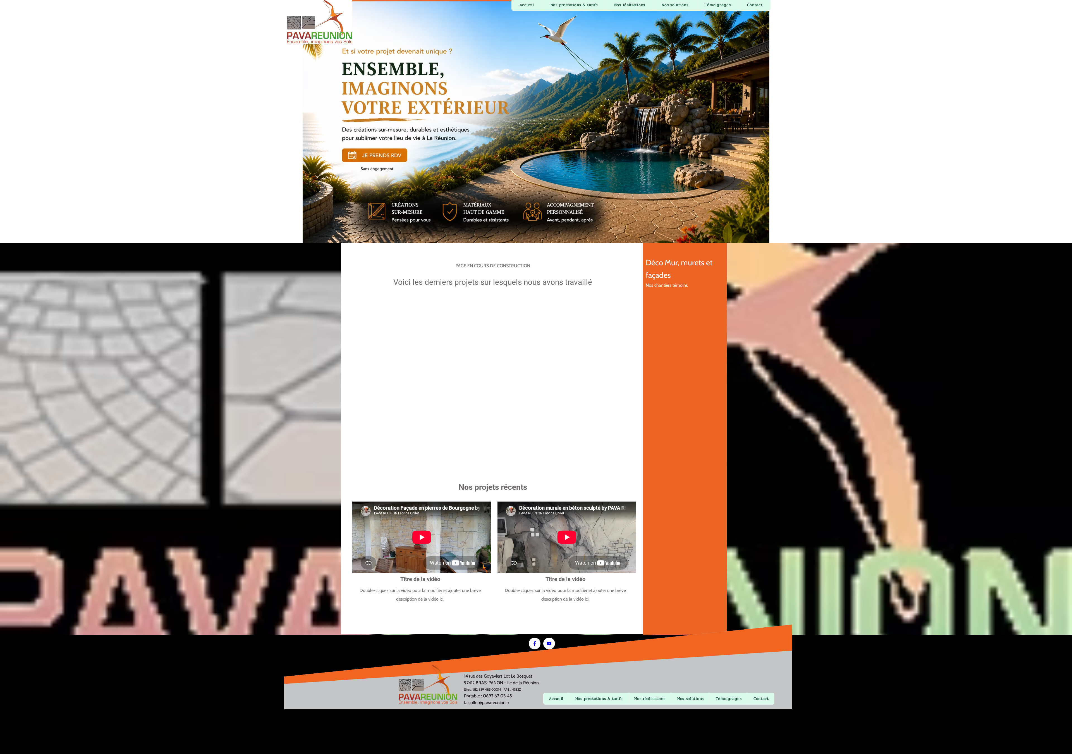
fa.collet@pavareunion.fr (486, 702)
